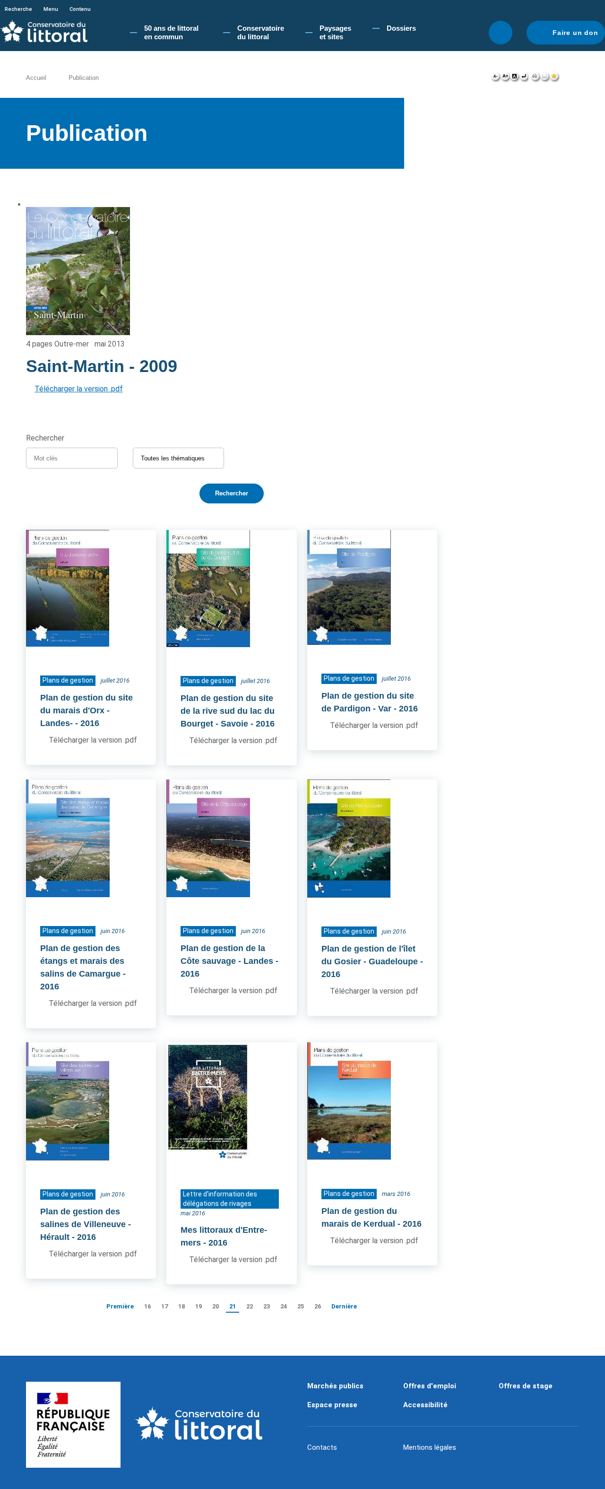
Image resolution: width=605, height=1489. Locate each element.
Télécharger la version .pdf (79, 388)
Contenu (80, 9)
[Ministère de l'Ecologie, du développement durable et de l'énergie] (73, 1425)
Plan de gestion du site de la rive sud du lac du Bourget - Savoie (228, 710)
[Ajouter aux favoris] (554, 78)
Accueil (36, 77)
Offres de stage (526, 1386)
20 (215, 1306)
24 (283, 1306)
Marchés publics (335, 1386)
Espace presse (332, 1405)
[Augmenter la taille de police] (505, 78)
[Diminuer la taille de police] (496, 78)
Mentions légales (429, 1447)
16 (147, 1306)
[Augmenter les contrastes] (514, 78)
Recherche (18, 9)
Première (120, 1306)
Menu (50, 9)
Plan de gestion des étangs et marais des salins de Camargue (82, 961)
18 (181, 1306)
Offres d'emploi (429, 1386)
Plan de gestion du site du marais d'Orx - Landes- (86, 710)
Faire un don (575, 32)
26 (317, 1306)
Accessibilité (425, 1405)
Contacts (322, 1447)
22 (249, 1306)
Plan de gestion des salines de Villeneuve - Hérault (85, 1224)
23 (266, 1306)
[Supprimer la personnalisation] (523, 78)
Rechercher (500, 32)
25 (300, 1306)
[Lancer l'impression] (535, 78)
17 (164, 1306)
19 (198, 1306)
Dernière (344, 1306)
